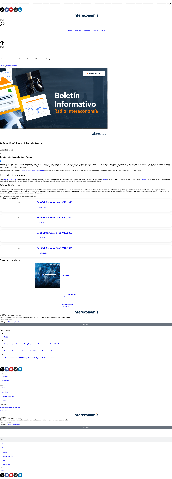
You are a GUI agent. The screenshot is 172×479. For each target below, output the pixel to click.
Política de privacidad (14, 322)
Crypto (103, 30)
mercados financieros (10, 179)
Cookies (4, 400)
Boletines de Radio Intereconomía (9, 65)
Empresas (78, 30)
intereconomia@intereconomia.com (10, 407)
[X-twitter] (2, 9)
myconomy (5, 376)
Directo (2, 19)
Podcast (2, 467)
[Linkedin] (20, 9)
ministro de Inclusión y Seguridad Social (32, 170)
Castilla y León (6, 464)
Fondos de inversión (7, 456)
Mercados (87, 30)
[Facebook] (6, 9)
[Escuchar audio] (0, 153)
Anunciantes (5, 380)
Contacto (4, 388)
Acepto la (11, 322)
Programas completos (26, 196)
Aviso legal (5, 392)
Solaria (105, 179)
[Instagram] (15, 9)
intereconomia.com (68, 59)
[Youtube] (11, 9)
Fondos (96, 30)
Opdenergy (143, 179)
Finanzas (69, 30)
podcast (2, 20)
